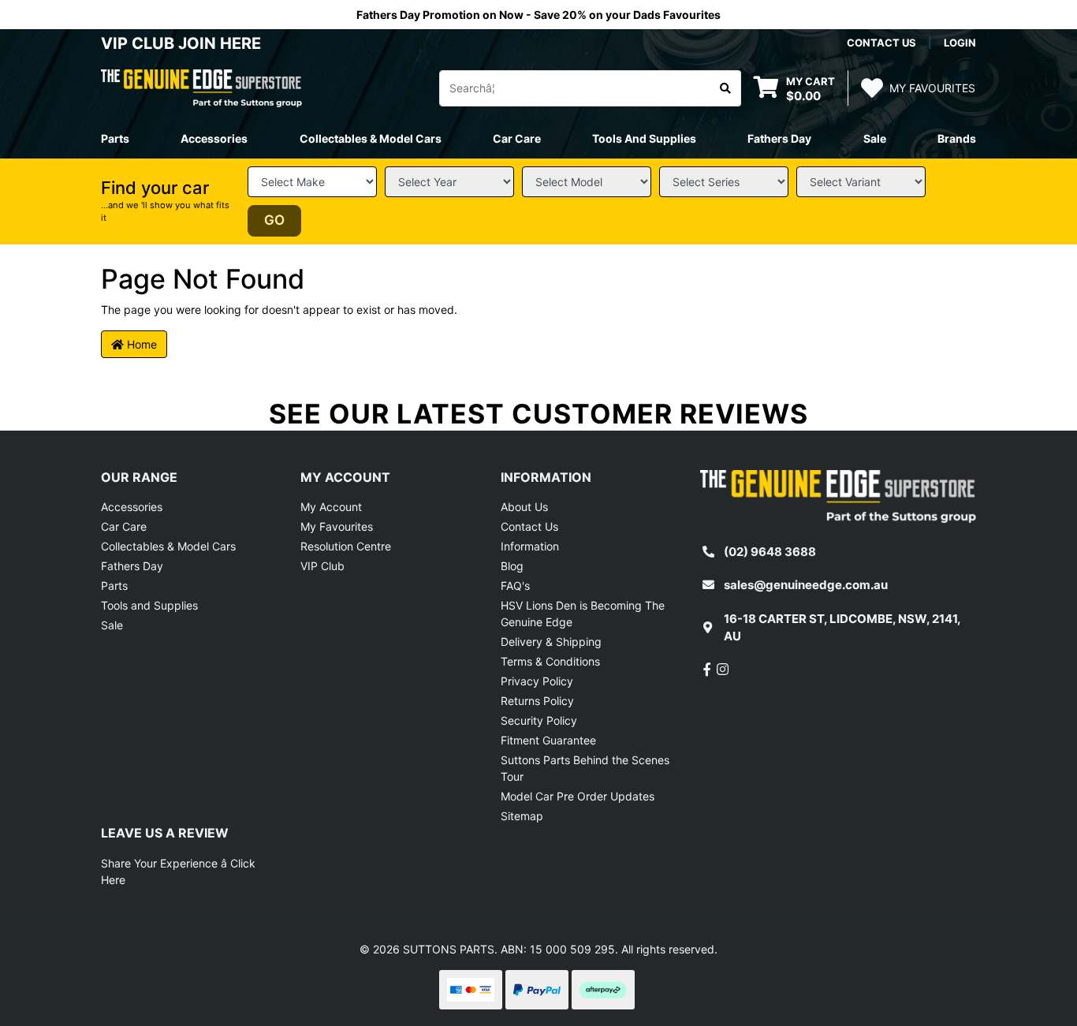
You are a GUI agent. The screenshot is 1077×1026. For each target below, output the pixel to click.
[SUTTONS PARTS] (201, 87)
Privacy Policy (537, 681)
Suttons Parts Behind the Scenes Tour (585, 768)
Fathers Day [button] (779, 138)
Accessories (131, 506)
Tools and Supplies (149, 605)
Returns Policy (537, 700)
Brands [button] (956, 138)
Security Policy (539, 720)
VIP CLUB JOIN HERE (183, 43)
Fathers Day (132, 566)
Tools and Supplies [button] (644, 138)
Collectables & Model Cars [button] (371, 138)
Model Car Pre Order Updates (577, 796)
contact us (881, 42)
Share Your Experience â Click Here (178, 871)
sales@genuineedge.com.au (806, 584)
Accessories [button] (214, 138)
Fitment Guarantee (548, 740)
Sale (874, 138)
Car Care (124, 526)
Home (140, 344)
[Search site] (725, 88)
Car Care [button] (517, 138)
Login (960, 42)
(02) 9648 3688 (770, 551)
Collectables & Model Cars (168, 546)
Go (274, 220)
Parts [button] (115, 138)
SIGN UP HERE (538, 607)
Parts (114, 585)
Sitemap (522, 816)
